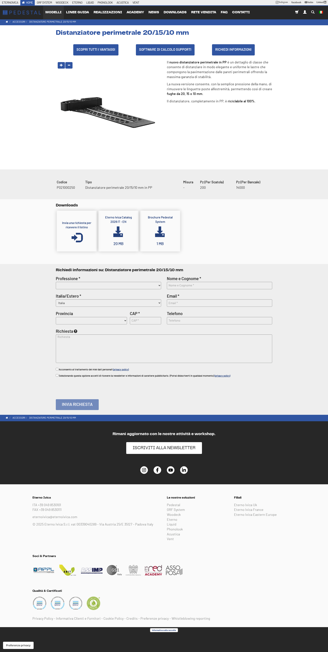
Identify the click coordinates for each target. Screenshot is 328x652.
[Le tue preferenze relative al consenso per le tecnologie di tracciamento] (18, 645)
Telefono (175, 314)
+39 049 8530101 (49, 505)
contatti (241, 12)
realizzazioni (108, 12)
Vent (170, 539)
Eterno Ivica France (248, 510)
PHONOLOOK (105, 2)
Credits (132, 618)
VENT (135, 2)
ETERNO (77, 2)
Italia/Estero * (68, 296)
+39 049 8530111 (50, 510)
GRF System (176, 510)
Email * (173, 296)
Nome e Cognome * (184, 279)
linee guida (77, 12)
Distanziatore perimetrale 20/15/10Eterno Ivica (22, 12)
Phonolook (175, 529)
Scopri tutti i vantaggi (95, 49)
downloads (175, 12)
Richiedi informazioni (233, 49)
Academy (135, 12)
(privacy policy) (121, 369)
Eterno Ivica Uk (245, 505)
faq (224, 12)
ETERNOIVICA (10, 2)
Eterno (172, 520)
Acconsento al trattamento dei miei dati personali (93, 369)
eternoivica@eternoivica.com (54, 517)
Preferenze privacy (154, 618)
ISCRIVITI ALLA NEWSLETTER (164, 448)
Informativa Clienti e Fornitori (78, 618)
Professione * (68, 279)
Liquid (171, 524)
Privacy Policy (42, 618)
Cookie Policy (113, 618)
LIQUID (90, 2)
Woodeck (174, 515)
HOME (29, 2)
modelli (53, 12)
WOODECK (62, 2)
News (153, 12)
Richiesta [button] (64, 331)
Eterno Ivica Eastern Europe (255, 515)
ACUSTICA (123, 2)
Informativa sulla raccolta (164, 630)
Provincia (64, 314)
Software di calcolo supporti (165, 49)
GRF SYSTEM (44, 2)
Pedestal (173, 505)
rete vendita (203, 12)
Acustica (173, 534)
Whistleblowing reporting (191, 618)
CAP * (135, 314)
